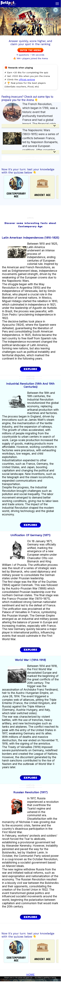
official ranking (27, 79)
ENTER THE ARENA (30, 50)
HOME (30, 974)
